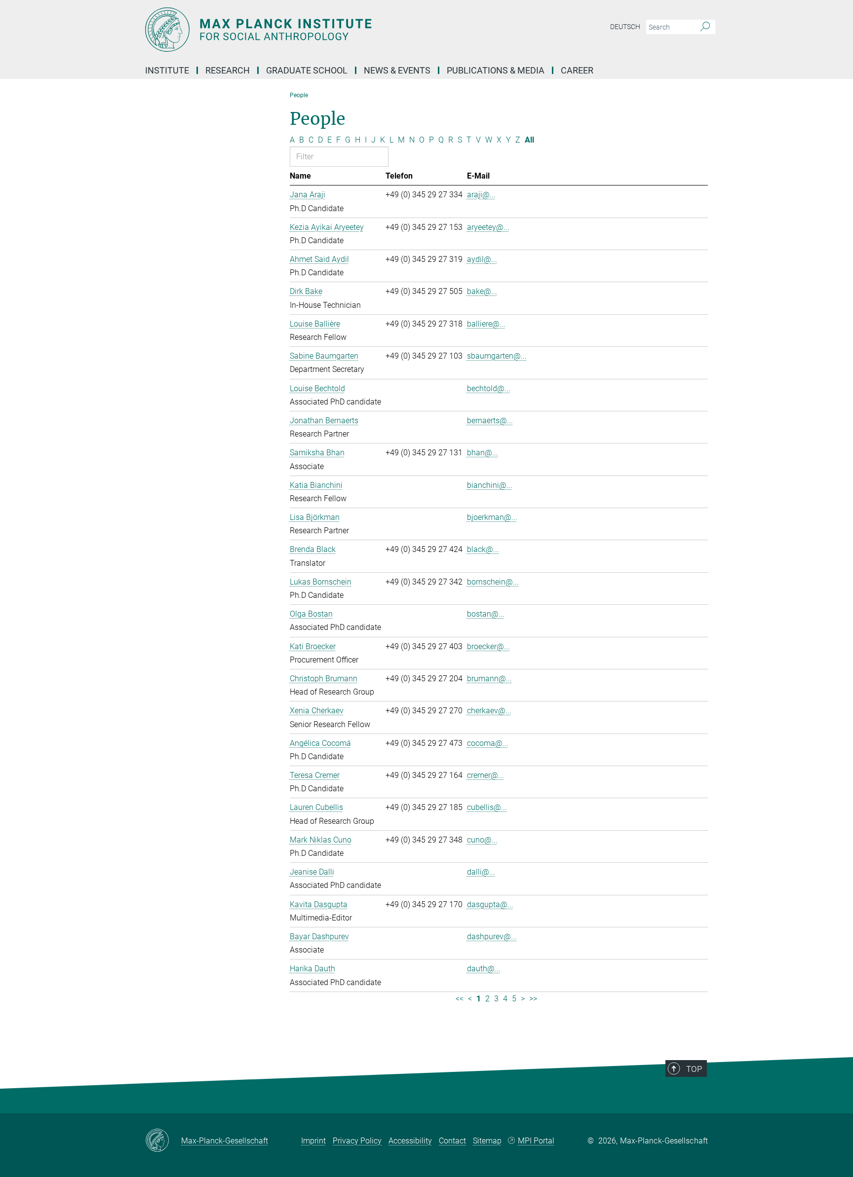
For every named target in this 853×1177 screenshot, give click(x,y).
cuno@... (482, 840)
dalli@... (481, 872)
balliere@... (486, 324)
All (529, 140)
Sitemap (487, 1140)
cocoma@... (487, 743)
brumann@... (489, 678)
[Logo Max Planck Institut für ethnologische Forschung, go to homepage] (330, 29)
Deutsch (625, 27)
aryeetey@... (488, 227)
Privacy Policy (357, 1140)
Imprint (313, 1140)
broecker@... (488, 646)
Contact (452, 1140)
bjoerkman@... (492, 517)
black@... (483, 549)
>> (533, 998)
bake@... (482, 291)
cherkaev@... (489, 710)
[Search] (705, 27)
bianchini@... (489, 485)
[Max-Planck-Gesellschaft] (163, 1141)
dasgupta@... (490, 904)
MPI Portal (536, 1140)
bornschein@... (493, 582)
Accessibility (410, 1140)
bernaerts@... (490, 420)
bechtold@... (488, 388)
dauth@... (484, 968)
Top (694, 1069)
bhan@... (482, 452)
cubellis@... (487, 807)
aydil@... (482, 259)
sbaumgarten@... (497, 356)
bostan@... (485, 614)
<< (460, 998)
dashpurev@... (492, 936)
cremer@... (485, 775)
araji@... (481, 194)
